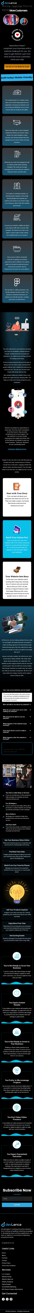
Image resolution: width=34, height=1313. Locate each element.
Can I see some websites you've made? (16, 690)
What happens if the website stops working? (15, 724)
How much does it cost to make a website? (14, 731)
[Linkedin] (11, 1299)
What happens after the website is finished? (14, 738)
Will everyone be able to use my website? (14, 717)
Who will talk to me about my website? (16, 704)
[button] (17, 690)
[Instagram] (7, 1299)
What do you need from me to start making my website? (15, 710)
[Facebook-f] (3, 1299)
